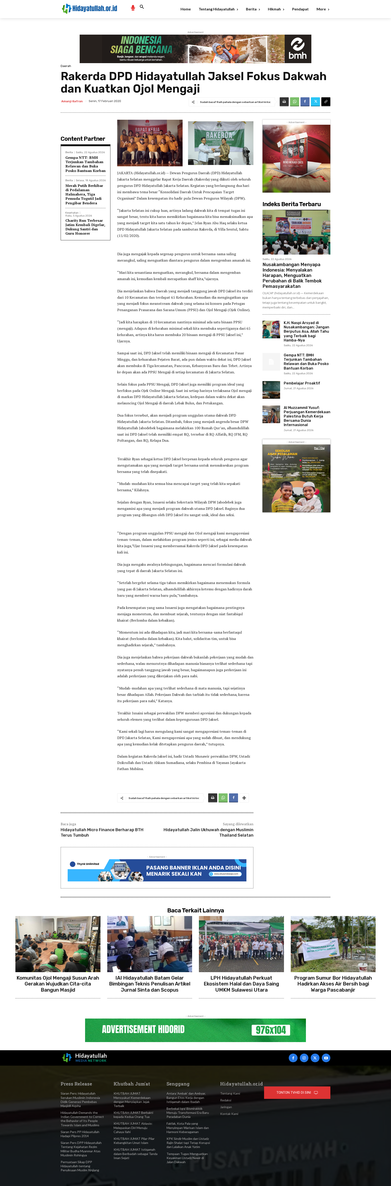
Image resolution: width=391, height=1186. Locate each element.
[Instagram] (304, 1058)
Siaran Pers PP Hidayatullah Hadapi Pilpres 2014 (80, 1134)
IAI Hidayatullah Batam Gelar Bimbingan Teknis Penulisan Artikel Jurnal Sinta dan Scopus (149, 984)
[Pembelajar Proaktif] (271, 390)
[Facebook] (305, 101)
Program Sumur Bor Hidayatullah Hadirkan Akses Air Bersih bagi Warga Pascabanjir (333, 984)
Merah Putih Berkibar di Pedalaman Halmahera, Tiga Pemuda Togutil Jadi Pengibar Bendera (84, 194)
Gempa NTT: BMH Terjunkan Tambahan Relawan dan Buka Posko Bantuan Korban (85, 164)
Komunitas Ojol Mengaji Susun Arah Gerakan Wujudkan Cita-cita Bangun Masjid (58, 984)
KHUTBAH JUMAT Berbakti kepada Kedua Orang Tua (133, 1115)
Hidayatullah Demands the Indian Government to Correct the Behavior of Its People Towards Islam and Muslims (82, 1119)
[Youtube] (326, 1058)
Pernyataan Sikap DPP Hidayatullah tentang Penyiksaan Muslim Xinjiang (80, 1166)
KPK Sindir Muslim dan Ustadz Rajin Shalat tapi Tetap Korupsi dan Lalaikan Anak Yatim (188, 1143)
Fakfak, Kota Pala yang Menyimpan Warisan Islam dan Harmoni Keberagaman (188, 1128)
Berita (69, 152)
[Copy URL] (325, 101)
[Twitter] (315, 101)
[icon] (133, 8)
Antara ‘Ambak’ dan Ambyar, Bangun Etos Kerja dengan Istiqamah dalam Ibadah (186, 1097)
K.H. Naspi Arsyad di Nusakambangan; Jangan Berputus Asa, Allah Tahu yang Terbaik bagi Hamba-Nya (306, 331)
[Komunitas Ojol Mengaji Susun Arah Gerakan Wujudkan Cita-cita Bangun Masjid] (57, 944)
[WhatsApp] (294, 101)
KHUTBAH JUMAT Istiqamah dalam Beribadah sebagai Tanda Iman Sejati (135, 1154)
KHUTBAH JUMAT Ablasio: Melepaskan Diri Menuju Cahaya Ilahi (133, 1128)
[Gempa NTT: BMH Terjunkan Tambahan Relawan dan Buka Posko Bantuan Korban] (271, 362)
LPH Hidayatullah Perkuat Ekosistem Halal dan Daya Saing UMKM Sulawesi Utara (241, 984)
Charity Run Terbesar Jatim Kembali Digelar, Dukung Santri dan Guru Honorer (85, 227)
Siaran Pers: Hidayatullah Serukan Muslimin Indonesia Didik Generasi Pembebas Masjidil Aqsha (80, 1099)
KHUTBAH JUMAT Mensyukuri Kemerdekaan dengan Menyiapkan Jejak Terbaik (132, 1099)
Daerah (66, 65)
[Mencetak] (284, 101)
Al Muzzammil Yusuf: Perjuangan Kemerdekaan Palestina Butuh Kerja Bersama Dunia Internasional (307, 416)
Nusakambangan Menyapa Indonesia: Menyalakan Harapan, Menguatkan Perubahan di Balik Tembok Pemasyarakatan (292, 275)
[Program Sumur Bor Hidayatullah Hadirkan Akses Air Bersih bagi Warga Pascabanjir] (333, 944)
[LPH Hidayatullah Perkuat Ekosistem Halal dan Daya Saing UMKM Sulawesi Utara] (241, 944)
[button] (142, 7)
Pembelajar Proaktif (302, 383)
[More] (244, 797)
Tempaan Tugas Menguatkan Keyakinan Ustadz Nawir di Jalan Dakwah (187, 1158)
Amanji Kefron (72, 101)
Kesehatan (72, 213)
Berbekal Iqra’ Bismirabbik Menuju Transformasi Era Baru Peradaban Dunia (188, 1113)
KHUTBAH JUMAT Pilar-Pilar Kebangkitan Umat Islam (134, 1141)
